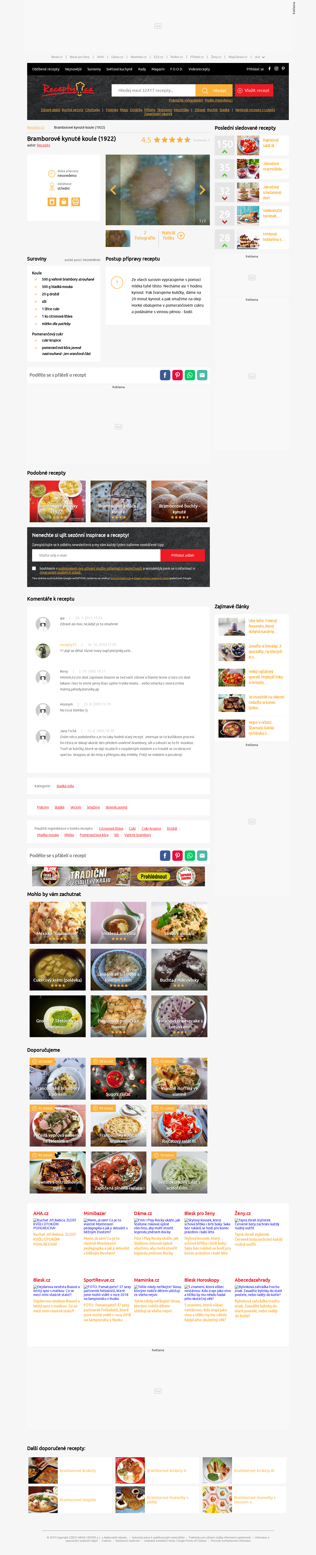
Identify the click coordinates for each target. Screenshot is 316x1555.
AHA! (100, 57)
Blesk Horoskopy (201, 1280)
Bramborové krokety (78, 1470)
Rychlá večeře (72, 110)
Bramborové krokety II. (167, 1470)
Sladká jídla (65, 786)
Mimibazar (95, 1213)
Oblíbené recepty (45, 69)
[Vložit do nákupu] (63, 202)
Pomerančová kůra (94, 835)
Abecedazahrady (252, 1280)
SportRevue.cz (99, 1280)
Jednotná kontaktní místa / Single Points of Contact (175, 1540)
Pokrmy (43, 807)
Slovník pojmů (116, 807)
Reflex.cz (177, 57)
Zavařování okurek (158, 114)
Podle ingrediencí (219, 100)
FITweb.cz (197, 57)
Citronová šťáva (111, 828)
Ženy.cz (216, 57)
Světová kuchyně (119, 69)
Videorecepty (199, 69)
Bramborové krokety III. (254, 1470)
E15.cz (158, 57)
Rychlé (212, 110)
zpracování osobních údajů (60, 572)
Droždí (172, 828)
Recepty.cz (35, 127)
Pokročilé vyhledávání (186, 100)
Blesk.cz (56, 57)
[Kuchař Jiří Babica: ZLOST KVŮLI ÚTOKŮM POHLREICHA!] (57, 1223)
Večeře (75, 807)
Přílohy (149, 110)
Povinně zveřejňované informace (231, 1540)
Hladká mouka (48, 835)
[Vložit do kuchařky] (52, 202)
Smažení (93, 807)
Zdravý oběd (50, 110)
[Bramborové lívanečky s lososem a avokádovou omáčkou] (217, 1499)
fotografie (145, 235)
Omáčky (136, 110)
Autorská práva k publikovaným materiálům (158, 1537)
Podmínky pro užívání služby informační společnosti (220, 1537)
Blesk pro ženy (80, 57)
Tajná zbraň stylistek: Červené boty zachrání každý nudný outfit (258, 1239)
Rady (142, 69)
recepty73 (68, 645)
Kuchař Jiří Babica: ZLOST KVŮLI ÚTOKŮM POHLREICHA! (54, 1239)
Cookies (106, 1540)
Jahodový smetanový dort (272, 192)
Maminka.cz (139, 57)
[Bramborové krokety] (43, 1470)
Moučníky (181, 110)
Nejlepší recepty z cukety (255, 110)
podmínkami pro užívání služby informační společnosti (100, 568)
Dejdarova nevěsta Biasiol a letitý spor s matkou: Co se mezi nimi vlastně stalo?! (56, 1306)
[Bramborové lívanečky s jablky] (130, 1499)
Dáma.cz (117, 57)
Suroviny (94, 69)
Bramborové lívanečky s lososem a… (255, 1499)
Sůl (116, 835)
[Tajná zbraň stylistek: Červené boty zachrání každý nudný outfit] (259, 1223)
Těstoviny (164, 110)
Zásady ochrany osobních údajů (151, 578)
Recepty (43, 145)
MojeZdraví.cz (238, 57)
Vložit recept (257, 90)
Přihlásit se (255, 69)
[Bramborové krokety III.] (217, 1470)
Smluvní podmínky (121, 578)
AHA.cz (41, 1213)
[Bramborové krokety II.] (130, 1470)
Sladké (224, 110)
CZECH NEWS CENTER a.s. (85, 1537)
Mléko (69, 835)
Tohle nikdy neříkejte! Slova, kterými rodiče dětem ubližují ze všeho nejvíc (157, 1306)
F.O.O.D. (176, 69)
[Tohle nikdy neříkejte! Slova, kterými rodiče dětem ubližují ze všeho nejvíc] (158, 1290)
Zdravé (200, 110)
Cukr (132, 828)
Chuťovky (92, 110)
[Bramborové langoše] (43, 1499)
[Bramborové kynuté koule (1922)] (158, 224)
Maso (124, 110)
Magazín (158, 69)
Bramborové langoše (78, 1499)
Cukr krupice (151, 828)
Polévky (112, 110)
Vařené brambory (137, 835)
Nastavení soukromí (128, 1540)
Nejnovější (73, 69)
